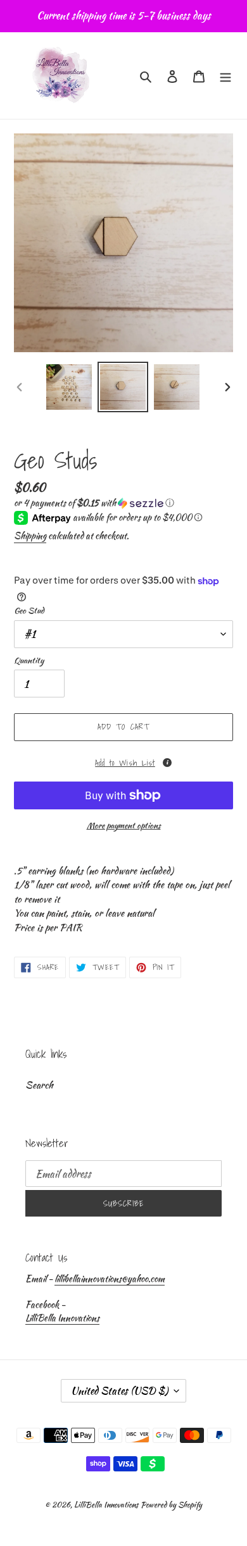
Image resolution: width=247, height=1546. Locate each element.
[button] (94, 502)
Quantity (29, 660)
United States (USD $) (119, 1390)
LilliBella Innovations (62, 1317)
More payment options (124, 825)
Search (39, 1085)
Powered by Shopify (171, 1504)
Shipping (30, 535)
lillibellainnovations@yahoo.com (109, 1278)
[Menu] (225, 75)
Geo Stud (29, 610)
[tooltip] (167, 762)
